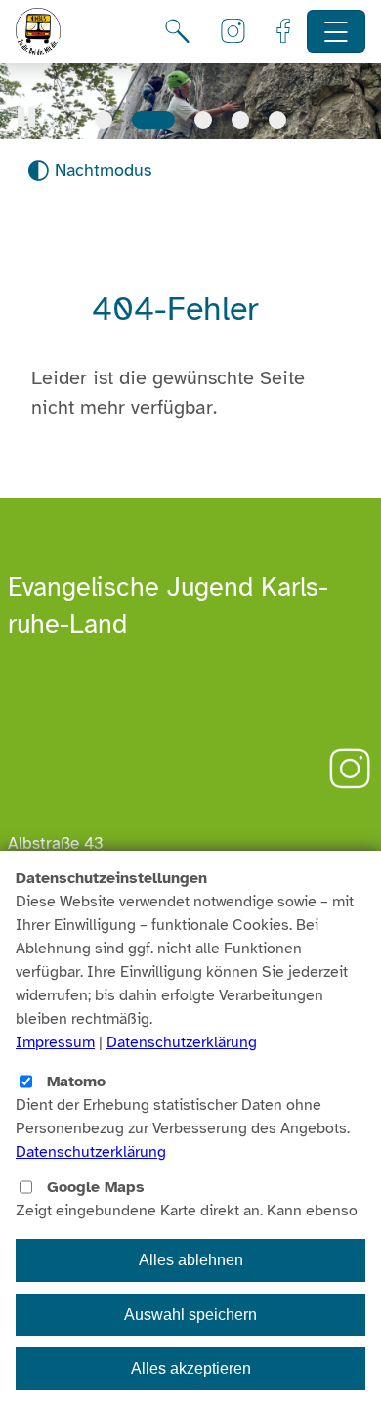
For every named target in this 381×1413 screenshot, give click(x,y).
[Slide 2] (153, 120)
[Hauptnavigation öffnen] (336, 32)
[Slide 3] (203, 120)
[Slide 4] (240, 120)
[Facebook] (283, 31)
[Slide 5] (277, 120)
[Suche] (177, 31)
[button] (26, 117)
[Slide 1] (103, 120)
